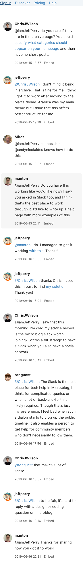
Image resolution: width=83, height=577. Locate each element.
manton (21, 178)
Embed (49, 63)
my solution (56, 286)
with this (36, 251)
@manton (23, 245)
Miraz (19, 137)
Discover (22, 3)
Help (53, 3)
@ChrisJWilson (27, 84)
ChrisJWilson (26, 24)
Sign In (5, 3)
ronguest (23, 375)
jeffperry (22, 77)
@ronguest (24, 465)
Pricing (39, 3)
